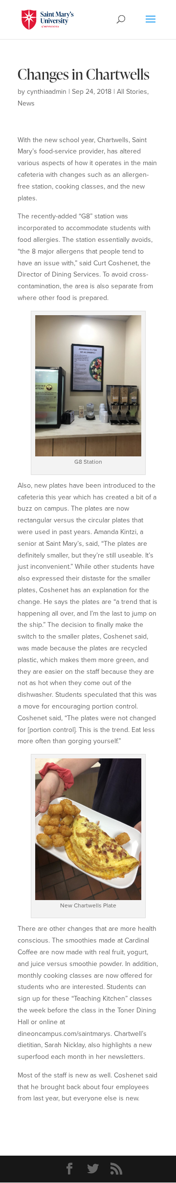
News (26, 103)
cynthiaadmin (46, 91)
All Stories (132, 91)
